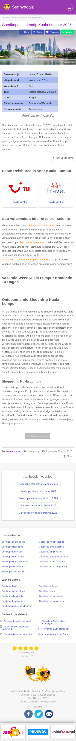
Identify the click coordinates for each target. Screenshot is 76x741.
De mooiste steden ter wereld (18, 621)
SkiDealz (35, 691)
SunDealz (25, 691)
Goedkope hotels (10, 586)
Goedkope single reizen (50, 552)
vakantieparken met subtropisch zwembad (27, 259)
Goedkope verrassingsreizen (53, 566)
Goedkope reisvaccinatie (51, 596)
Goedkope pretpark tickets (51, 547)
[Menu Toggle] (69, 7)
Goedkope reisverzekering (52, 601)
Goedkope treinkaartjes (13, 601)
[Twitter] (38, 714)
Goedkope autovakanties (14, 571)
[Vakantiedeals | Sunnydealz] (26, 648)
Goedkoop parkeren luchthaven (17, 606)
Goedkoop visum (47, 591)
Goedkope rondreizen (12, 552)
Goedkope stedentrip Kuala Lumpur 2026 (37, 25)
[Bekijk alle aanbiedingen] (13, 731)
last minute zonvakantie (41, 225)
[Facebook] (28, 714)
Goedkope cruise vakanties (15, 561)
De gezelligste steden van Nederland (15, 628)
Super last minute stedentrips (18, 634)
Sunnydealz (49, 695)
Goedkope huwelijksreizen (52, 561)
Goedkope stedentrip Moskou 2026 (38, 498)
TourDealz (47, 691)
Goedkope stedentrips (12, 547)
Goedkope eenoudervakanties (53, 556)
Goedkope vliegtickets (12, 596)
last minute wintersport (32, 242)
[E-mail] (49, 714)
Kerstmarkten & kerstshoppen (55, 629)
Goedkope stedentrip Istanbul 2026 (38, 483)
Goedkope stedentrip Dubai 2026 (38, 491)
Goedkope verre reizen (13, 556)
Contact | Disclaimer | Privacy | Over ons (38, 702)
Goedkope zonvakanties (13, 542)
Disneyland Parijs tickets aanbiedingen (52, 622)
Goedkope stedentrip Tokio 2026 (38, 505)
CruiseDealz (59, 691)
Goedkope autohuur (48, 586)
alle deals (20, 202)
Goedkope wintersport (12, 566)
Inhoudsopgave (64, 157)
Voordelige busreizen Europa (56, 634)
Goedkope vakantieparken (52, 542)
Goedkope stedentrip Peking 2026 (38, 512)
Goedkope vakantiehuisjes (14, 591)
